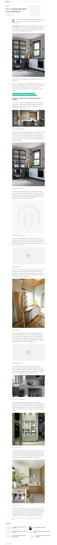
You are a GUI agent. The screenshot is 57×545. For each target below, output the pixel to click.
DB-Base (25, 1)
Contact (13, 1)
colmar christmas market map (18, 95)
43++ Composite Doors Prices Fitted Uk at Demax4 (20, 532)
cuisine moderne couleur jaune (31, 95)
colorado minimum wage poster (29, 93)
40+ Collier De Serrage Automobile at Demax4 (19, 527)
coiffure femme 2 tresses (17, 93)
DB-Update (43, 1)
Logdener (6, 543)
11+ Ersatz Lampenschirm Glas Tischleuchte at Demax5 (41, 532)
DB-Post (39, 1)
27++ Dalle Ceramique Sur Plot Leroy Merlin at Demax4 (43, 536)
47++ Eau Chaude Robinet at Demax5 (39, 527)
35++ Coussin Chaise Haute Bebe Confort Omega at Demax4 (19, 536)
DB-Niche (34, 1)
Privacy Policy (21, 1)
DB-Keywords (30, 1)
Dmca (16, 1)
